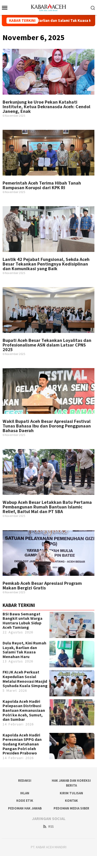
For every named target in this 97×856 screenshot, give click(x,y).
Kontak (71, 800)
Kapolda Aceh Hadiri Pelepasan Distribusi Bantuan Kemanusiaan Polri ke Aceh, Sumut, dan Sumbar (24, 710)
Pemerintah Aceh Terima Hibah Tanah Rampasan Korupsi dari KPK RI (42, 185)
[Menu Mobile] (6, 7)
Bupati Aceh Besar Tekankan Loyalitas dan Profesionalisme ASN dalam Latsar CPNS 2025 (47, 344)
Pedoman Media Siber (71, 808)
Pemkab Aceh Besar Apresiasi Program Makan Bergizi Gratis (42, 585)
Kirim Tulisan (71, 793)
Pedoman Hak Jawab (25, 808)
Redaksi (24, 780)
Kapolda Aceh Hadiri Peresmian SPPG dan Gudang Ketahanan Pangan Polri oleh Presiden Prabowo (22, 743)
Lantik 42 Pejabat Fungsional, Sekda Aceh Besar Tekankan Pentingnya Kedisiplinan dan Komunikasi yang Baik (46, 263)
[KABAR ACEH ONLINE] (48, 7)
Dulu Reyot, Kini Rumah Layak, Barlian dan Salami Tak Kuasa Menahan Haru (24, 649)
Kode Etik (24, 800)
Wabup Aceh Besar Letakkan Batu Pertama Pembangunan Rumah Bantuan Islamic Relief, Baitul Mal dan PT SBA (47, 506)
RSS (51, 826)
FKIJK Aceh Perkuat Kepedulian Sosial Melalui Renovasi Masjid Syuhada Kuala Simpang (25, 678)
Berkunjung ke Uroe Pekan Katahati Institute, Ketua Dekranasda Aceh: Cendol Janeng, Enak (46, 106)
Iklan (24, 793)
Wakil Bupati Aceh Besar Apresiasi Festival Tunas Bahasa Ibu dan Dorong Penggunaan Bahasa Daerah (47, 425)
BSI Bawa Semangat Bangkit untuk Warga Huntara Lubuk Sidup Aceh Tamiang (22, 620)
